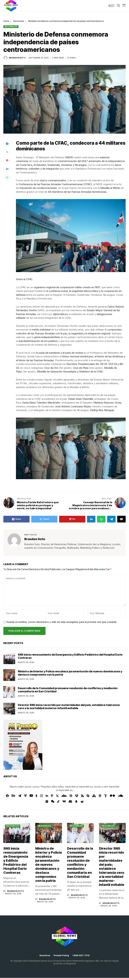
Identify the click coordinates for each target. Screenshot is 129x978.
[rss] (82, 795)
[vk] (64, 801)
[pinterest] (52, 795)
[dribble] (71, 795)
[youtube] (31, 796)
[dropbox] (76, 795)
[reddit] (82, 801)
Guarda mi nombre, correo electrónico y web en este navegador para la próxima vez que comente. (61, 622)
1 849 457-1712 (81, 955)
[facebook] (7, 795)
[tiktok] (58, 801)
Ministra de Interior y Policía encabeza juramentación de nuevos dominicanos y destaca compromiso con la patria (70, 673)
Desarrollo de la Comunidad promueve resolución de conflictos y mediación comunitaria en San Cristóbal (67, 689)
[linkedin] (47, 796)
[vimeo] (25, 796)
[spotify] (47, 801)
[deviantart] (64, 796)
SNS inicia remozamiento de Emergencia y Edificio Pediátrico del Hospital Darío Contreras (70, 656)
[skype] (88, 795)
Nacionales (18, 21)
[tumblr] (36, 795)
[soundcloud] (120, 796)
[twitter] (57, 796)
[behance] (13, 796)
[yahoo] (105, 795)
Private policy (61, 955)
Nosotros (44, 955)
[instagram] (41, 795)
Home (6, 21)
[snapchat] (76, 801)
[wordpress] (100, 795)
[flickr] (112, 796)
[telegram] (19, 795)
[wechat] (52, 801)
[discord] (70, 801)
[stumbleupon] (94, 795)
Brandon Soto (17, 58)
